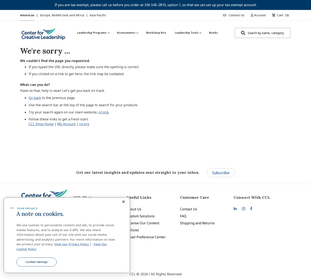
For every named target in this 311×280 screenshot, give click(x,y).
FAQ (183, 216)
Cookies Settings (37, 262)
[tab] (260, 197)
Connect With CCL (252, 197)
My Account (66, 124)
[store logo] (43, 36)
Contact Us (236, 15)
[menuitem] (93, 33)
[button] (260, 15)
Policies (133, 230)
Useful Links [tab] (139, 197)
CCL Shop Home (41, 124)
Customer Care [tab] (194, 197)
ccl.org (103, 112)
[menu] (147, 33)
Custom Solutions (141, 216)
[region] (66, 235)
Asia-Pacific (98, 15)
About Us (134, 209)
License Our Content (143, 223)
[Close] (123, 201)
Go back (35, 97)
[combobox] (262, 33)
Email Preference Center (146, 237)
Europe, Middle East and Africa (62, 15)
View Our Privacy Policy (71, 244)
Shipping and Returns (197, 223)
